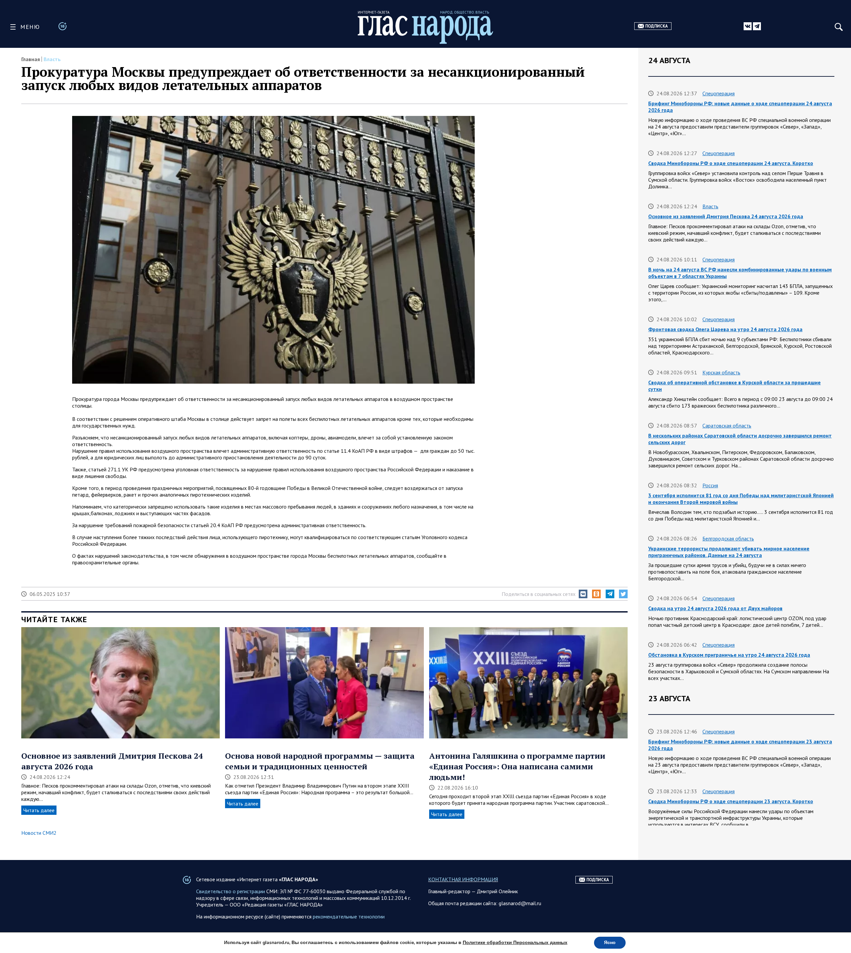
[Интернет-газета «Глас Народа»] (425, 30)
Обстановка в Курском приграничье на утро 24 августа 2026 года (729, 654)
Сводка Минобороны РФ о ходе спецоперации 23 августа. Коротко (730, 801)
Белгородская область (728, 538)
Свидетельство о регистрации (230, 891)
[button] (583, 594)
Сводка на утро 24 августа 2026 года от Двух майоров (715, 608)
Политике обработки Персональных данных (515, 942)
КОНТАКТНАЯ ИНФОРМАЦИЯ (463, 879)
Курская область (721, 372)
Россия (710, 485)
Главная (30, 59)
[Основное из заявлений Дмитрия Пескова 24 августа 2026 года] (120, 683)
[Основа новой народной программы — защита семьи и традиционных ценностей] (324, 683)
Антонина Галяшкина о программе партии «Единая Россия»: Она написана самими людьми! (517, 766)
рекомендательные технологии (349, 916)
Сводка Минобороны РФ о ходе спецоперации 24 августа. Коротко (730, 163)
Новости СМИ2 (39, 832)
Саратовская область (726, 425)
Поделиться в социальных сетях (538, 594)
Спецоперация (718, 93)
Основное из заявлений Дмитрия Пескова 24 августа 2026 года (725, 216)
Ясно (610, 942)
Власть (52, 59)
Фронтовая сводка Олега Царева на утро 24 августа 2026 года (725, 329)
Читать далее (39, 810)
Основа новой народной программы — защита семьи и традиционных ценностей (320, 761)
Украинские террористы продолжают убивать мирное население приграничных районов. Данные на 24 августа (728, 551)
